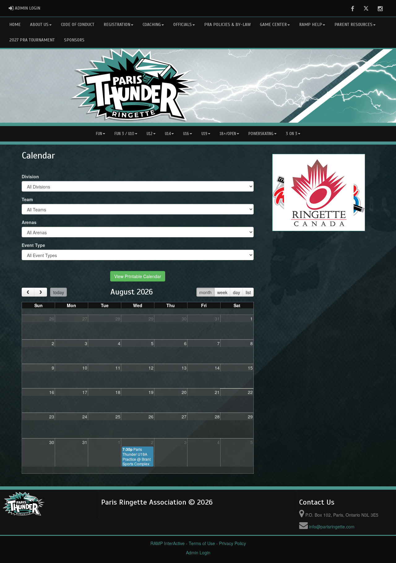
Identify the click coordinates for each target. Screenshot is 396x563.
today (58, 292)
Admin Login (198, 552)
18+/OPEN (228, 133)
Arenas (29, 222)
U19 (204, 133)
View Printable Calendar (137, 276)
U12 (150, 133)
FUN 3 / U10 (124, 133)
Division (30, 176)
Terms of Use (202, 543)
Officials (182, 24)
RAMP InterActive (167, 543)
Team (27, 199)
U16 (186, 133)
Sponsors (74, 40)
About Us (39, 24)
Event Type (33, 245)
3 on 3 (291, 133)
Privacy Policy (232, 543)
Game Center (273, 24)
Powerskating (260, 133)
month (205, 292)
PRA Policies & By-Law (227, 24)
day (236, 292)
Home (15, 24)
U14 (168, 133)
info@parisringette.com (332, 526)
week (222, 292)
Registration (117, 24)
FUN (99, 133)
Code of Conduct (77, 24)
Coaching (152, 24)
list (248, 292)
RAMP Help (310, 24)
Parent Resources (353, 24)
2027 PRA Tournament (32, 40)
